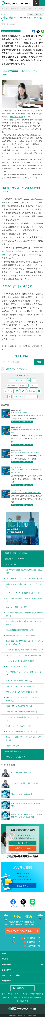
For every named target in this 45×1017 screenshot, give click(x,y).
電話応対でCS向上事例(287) (14, 559)
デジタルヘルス (31, 396)
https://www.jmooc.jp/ (17, 117)
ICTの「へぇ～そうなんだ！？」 (10, 31)
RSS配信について (23, 988)
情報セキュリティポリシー (12, 997)
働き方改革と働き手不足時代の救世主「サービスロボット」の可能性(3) (24, 642)
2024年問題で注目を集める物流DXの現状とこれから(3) (24, 571)
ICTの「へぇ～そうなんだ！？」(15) (19, 726)
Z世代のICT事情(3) (12, 746)
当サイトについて (21, 994)
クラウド (34, 386)
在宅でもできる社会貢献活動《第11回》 (26, 493)
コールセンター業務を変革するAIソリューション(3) (23, 718)
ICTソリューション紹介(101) (14, 757)
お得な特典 (22, 843)
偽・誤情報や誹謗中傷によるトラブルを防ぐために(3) (24, 599)
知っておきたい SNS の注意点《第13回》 (26, 453)
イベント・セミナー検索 (11, 975)
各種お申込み (7, 981)
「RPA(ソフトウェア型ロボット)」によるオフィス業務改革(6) (24, 699)
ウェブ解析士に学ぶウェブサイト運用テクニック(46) (23, 673)
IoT (9, 396)
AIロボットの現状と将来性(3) (16, 607)
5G (39, 391)
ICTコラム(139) (10, 564)
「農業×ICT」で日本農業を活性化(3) (19, 706)
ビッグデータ (18, 396)
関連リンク (22, 1001)
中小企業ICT (12, 386)
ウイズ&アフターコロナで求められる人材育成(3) (23, 655)
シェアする (13, 906)
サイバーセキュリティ (17, 380)
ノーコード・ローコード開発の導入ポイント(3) (23, 593)
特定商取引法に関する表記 (33, 997)
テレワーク (8, 391)
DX (34, 380)
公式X (23, 906)
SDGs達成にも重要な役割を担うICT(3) (20, 630)
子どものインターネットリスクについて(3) (21, 731)
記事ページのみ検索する (17, 369)
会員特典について (33, 942)
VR (23, 391)
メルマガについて (33, 946)
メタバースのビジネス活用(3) (16, 666)
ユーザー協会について (32, 938)
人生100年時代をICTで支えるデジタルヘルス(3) (23, 635)
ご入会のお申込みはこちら (19, 931)
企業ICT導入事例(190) (12, 751)
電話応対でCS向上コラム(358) (15, 553)
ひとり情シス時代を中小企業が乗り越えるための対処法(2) (24, 614)
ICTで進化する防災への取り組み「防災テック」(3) (24, 650)
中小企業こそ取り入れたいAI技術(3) (19, 681)
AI (29, 380)
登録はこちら (22, 886)
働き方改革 (24, 386)
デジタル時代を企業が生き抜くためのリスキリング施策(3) (24, 622)
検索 (39, 362)
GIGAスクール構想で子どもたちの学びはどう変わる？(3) (24, 738)
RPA (17, 391)
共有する (33, 906)
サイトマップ (8, 994)
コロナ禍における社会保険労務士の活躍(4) (21, 712)
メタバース (31, 391)
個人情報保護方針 (35, 994)
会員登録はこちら (22, 848)
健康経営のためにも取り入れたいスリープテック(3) (23, 585)
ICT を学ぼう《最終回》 (20, 412)
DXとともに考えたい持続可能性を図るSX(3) (22, 692)
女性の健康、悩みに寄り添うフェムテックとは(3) (24, 579)
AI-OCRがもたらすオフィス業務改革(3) (20, 661)
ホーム (4, 953)
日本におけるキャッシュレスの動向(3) (20, 686)
